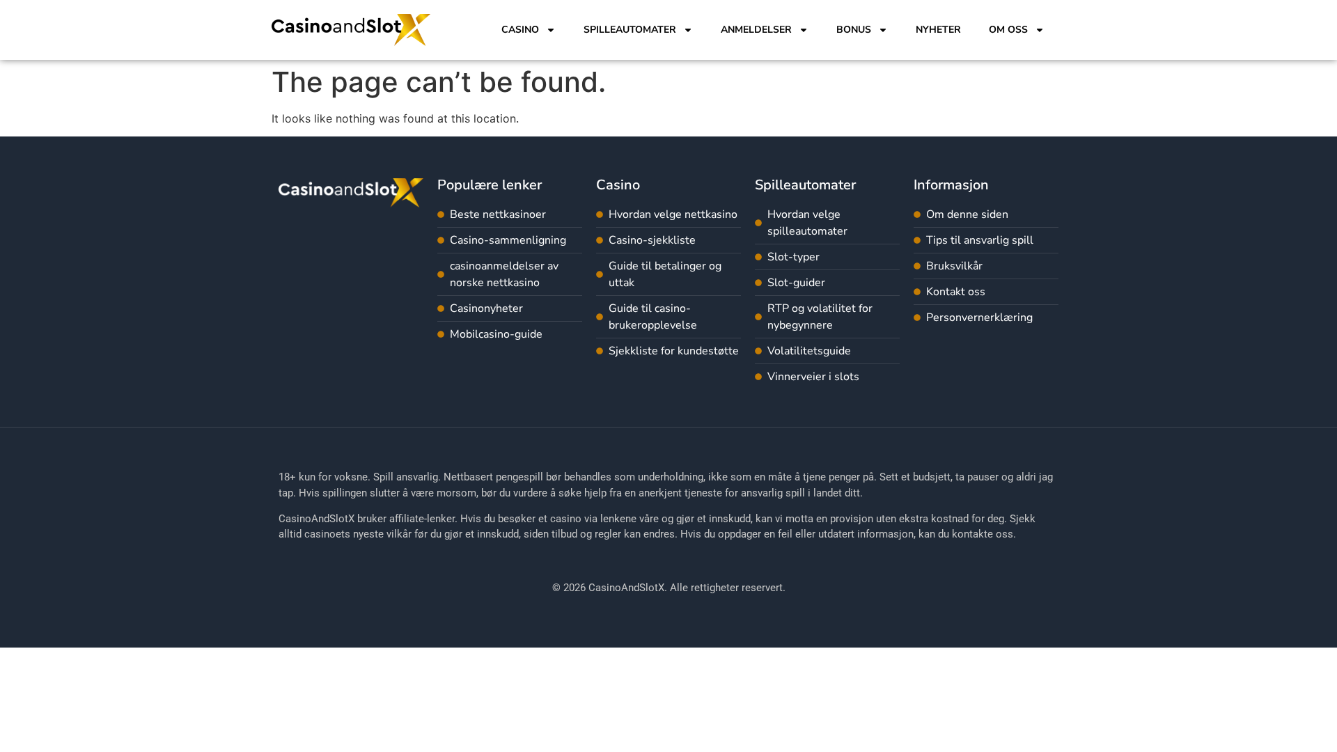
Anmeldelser (756, 29)
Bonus (853, 29)
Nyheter (938, 29)
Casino (520, 29)
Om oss (1008, 29)
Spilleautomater (630, 29)
